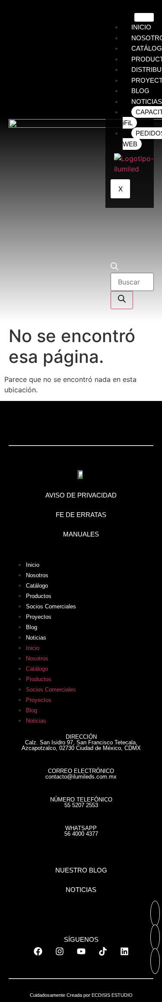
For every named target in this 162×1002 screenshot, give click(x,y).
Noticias (36, 637)
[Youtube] (81, 951)
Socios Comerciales (51, 606)
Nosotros (37, 575)
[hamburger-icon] (144, 17)
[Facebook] (38, 951)
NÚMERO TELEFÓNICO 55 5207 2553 (81, 802)
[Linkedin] (124, 951)
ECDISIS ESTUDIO (112, 995)
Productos (38, 596)
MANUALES (81, 534)
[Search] (122, 300)
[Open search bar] (114, 267)
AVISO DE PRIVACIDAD (81, 495)
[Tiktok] (102, 951)
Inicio (32, 565)
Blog (31, 627)
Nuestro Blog (81, 870)
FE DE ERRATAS (81, 514)
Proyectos (38, 617)
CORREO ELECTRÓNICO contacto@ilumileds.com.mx (81, 774)
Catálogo (37, 585)
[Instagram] (59, 951)
